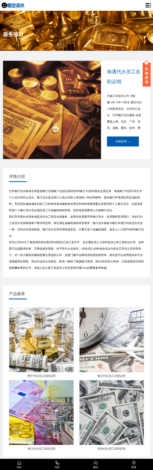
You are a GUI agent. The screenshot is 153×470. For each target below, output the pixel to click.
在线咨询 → (123, 141)
